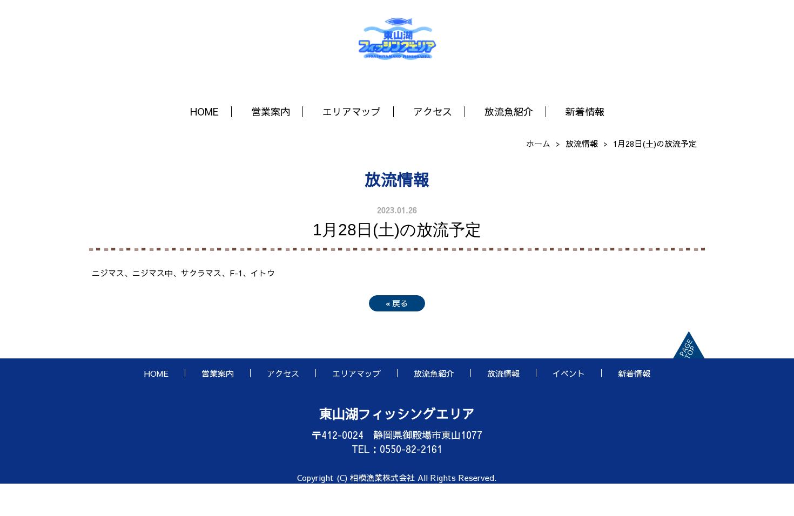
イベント (569, 373)
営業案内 (270, 111)
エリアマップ (351, 111)
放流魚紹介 (509, 111)
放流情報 (582, 143)
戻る (397, 303)
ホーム (538, 143)
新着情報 (585, 111)
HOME (204, 111)
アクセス (432, 111)
